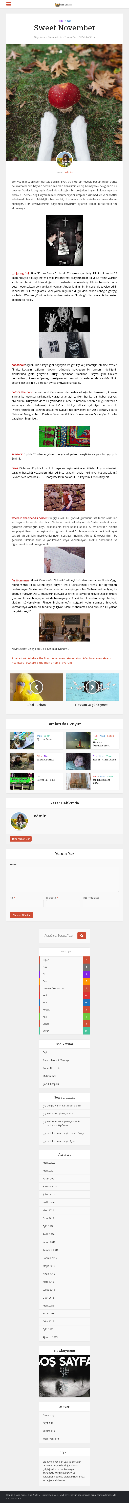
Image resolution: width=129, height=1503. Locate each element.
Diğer (39, 756)
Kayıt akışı (48, 1422)
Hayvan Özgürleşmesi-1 (102, 744)
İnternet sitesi (91, 898)
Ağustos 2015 (50, 1337)
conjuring (75, 658)
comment (60, 658)
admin (58, 37)
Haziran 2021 (50, 1186)
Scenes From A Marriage (56, 1060)
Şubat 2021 (49, 1194)
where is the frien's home (44, 662)
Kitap (68, 21)
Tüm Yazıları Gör (21, 838)
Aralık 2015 (49, 1305)
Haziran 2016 (50, 1258)
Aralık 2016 (49, 1234)
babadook (20, 658)
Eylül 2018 (48, 1226)
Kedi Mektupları (55, 1113)
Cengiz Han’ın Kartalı (58, 1105)
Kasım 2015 (49, 1313)
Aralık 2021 (49, 1170)
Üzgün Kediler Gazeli (101, 781)
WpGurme (63, 1125)
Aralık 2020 (49, 1202)
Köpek (110, 735)
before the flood (40, 658)
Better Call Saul (46, 779)
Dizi (38, 776)
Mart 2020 (48, 1210)
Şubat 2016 (49, 1289)
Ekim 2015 (48, 1321)
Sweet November (52, 1068)
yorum (67, 662)
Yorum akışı (49, 1430)
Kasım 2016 (49, 1242)
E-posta (52, 898)
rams (108, 658)
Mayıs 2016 (49, 1265)
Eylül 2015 (48, 1329)
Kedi (95, 735)
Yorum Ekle (70, 37)
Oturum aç (48, 1415)
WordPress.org (51, 1438)
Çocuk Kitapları (51, 1084)
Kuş (95, 739)
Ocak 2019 (48, 1218)
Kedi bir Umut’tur (56, 1133)
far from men (93, 658)
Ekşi (45, 1052)
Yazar (47, 735)
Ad (12, 898)
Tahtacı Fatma (45, 759)
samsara (19, 662)
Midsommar (49, 1076)
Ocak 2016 (48, 1297)
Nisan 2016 (49, 1273)
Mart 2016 (48, 1281)
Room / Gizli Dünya (104, 759)
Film (60, 21)
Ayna (72, 1141)
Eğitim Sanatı (45, 739)
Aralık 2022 (49, 1162)
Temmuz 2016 (50, 1250)
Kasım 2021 (49, 1178)
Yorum (14, 864)
